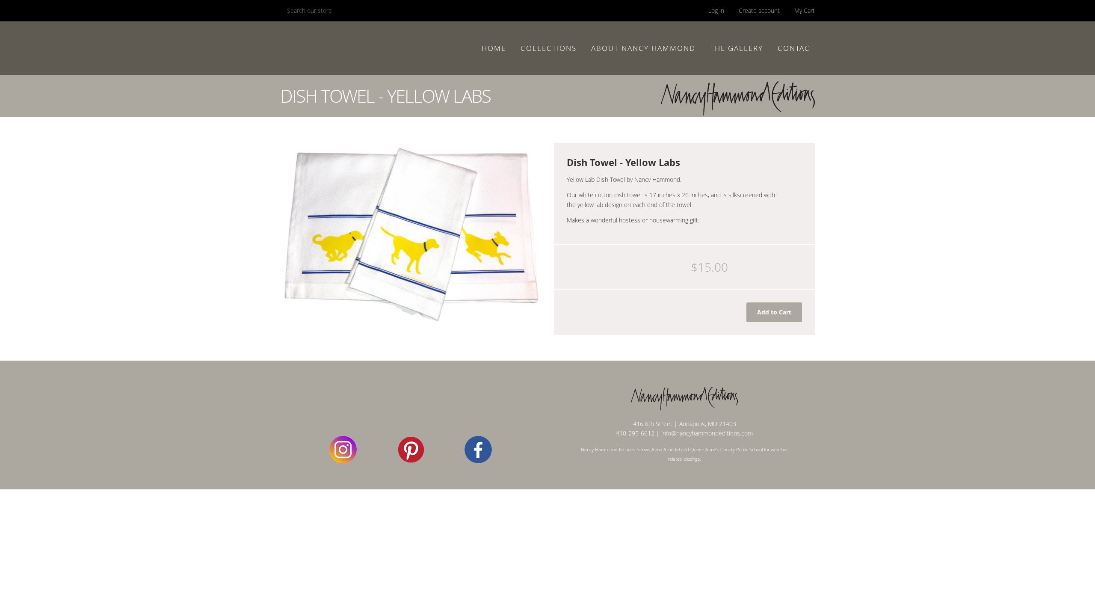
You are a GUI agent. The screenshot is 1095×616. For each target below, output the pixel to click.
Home (494, 48)
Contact (796, 48)
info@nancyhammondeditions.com (707, 433)
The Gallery (736, 48)
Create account (759, 10)
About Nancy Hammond (643, 48)
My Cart (804, 10)
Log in (716, 10)
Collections (549, 48)
